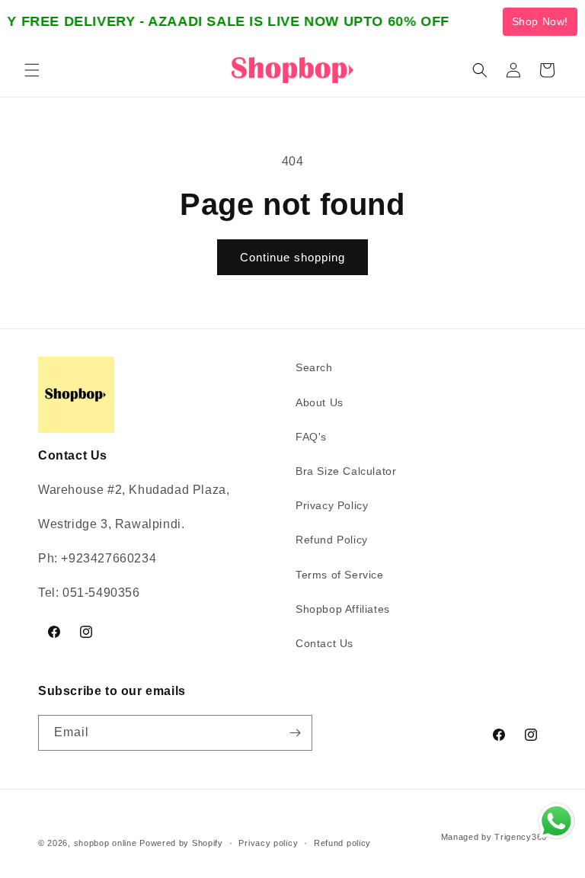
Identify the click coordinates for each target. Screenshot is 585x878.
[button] (32, 70)
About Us (320, 402)
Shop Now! (540, 21)
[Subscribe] (295, 733)
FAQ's (311, 437)
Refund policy (342, 843)
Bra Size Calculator (346, 471)
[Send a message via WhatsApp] (556, 821)
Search (314, 367)
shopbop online (105, 843)
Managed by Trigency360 (494, 836)
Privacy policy (268, 843)
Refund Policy (332, 540)
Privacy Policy (332, 505)
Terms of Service (340, 575)
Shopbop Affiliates (343, 609)
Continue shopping (292, 257)
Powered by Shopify (181, 843)
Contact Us (324, 643)
